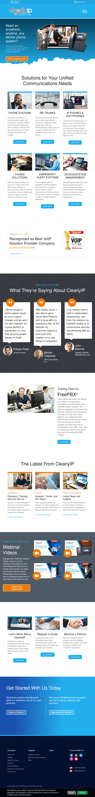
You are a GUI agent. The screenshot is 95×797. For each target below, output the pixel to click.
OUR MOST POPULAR (16, 541)
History (10, 757)
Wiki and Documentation (37, 757)
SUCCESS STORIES (47, 285)
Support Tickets (34, 754)
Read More (16, 254)
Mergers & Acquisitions (16, 769)
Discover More (15, 517)
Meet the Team (13, 760)
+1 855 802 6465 (79, 768)
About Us (11, 754)
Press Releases (13, 766)
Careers (10, 763)
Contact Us (80, 2)
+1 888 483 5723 (79, 771)
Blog (29, 760)
